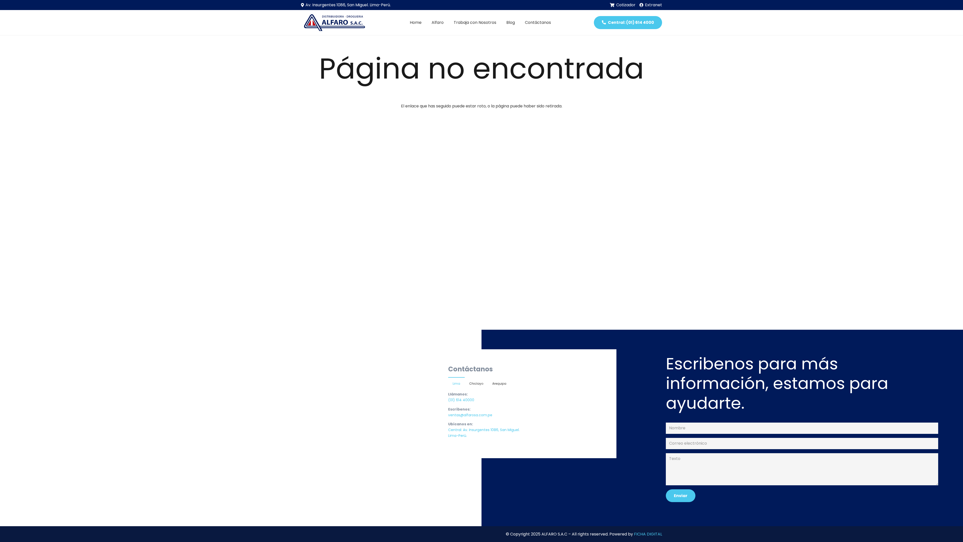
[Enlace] (334, 22)
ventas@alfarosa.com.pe (470, 415)
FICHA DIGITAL (648, 534)
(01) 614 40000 (461, 399)
